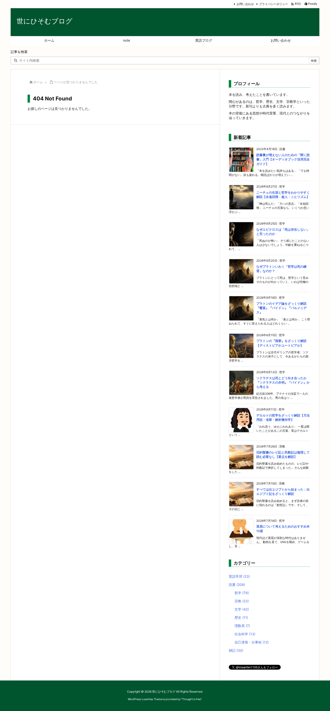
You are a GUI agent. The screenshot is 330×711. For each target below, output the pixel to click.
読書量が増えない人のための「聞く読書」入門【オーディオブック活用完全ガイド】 (283, 159)
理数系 (242, 626)
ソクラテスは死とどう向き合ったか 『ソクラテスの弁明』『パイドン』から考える (283, 382)
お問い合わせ (245, 4)
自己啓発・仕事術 (252, 642)
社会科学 (245, 634)
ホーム (38, 82)
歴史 (241, 617)
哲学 (242, 593)
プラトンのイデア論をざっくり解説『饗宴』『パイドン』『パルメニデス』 (281, 308)
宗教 (242, 601)
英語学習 (239, 576)
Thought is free (191, 699)
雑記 (236, 650)
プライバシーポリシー (273, 4)
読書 (237, 584)
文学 (242, 609)
